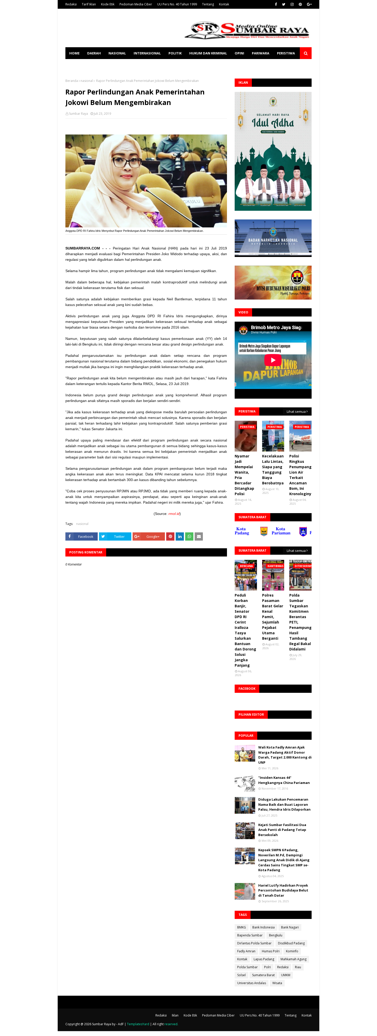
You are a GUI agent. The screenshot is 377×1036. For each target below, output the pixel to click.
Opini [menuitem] (239, 53)
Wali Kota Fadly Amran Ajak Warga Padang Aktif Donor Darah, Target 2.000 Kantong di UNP (285, 755)
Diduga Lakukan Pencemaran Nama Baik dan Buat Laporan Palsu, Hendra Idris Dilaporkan (284, 804)
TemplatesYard (138, 1024)
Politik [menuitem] (175, 53)
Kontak (224, 4)
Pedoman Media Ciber (136, 4)
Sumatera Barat (263, 975)
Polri (267, 967)
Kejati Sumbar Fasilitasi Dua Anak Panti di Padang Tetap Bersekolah (282, 829)
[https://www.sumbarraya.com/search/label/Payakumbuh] (294, 535)
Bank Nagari (290, 927)
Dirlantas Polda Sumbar (254, 943)
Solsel (241, 975)
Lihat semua (296, 411)
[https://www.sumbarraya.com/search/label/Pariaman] (255, 535)
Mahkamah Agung (293, 959)
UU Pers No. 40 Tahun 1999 (177, 4)
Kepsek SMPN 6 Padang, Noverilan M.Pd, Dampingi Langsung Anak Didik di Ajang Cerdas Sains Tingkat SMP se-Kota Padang (284, 860)
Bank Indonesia (263, 927)
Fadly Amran (246, 951)
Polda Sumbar (247, 967)
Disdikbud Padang (291, 943)
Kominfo (292, 951)
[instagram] (292, 4)
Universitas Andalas (251, 983)
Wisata (277, 983)
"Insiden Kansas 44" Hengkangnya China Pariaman (284, 780)
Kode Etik (107, 4)
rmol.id (174, 514)
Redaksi (71, 4)
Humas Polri (271, 951)
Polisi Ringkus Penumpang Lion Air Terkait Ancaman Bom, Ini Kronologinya (301, 475)
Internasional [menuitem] (147, 53)
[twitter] (284, 4)
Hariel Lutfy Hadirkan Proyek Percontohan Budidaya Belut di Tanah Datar (283, 890)
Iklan (175, 1015)
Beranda (71, 81)
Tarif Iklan (89, 4)
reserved (170, 1024)
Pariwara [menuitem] (260, 53)
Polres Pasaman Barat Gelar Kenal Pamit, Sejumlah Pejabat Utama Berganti (272, 617)
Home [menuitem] (74, 53)
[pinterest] (300, 4)
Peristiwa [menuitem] (286, 53)
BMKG (241, 927)
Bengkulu (275, 935)
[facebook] (276, 4)
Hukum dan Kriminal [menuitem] (208, 53)
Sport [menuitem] (75, 65)
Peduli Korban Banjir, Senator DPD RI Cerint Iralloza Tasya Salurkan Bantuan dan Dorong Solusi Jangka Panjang (245, 630)
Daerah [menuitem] (94, 53)
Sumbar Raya (78, 113)
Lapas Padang (264, 959)
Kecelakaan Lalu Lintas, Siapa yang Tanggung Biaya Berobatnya (273, 469)
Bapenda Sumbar (250, 935)
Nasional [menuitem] (117, 53)
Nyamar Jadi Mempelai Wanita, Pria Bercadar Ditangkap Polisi (244, 475)
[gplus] (309, 4)
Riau (298, 967)
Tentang (208, 4)
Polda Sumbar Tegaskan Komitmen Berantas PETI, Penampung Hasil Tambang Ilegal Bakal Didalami (300, 622)
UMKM (285, 975)
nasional (87, 81)
